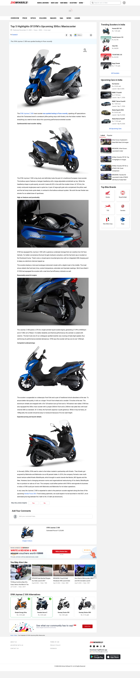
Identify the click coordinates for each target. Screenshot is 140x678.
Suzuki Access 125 (117, 37)
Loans (77, 18)
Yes (33, 503)
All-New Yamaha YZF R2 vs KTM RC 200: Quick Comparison (120, 168)
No (45, 503)
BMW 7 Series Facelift (118, 101)
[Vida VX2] (106, 48)
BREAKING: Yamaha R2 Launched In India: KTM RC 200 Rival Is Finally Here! (120, 177)
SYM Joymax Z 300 (26, 113)
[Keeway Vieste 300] (63, 603)
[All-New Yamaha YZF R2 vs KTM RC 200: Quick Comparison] (106, 168)
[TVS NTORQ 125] (106, 57)
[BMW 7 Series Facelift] (106, 104)
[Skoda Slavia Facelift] (106, 121)
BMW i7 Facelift (117, 92)
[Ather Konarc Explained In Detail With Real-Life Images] (106, 142)
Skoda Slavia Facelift (118, 119)
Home (11, 635)
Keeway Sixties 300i (85, 612)
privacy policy (55, 645)
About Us (13, 642)
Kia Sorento (115, 84)
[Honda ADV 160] (106, 31)
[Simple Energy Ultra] (21, 603)
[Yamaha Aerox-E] (42, 603)
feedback (53, 648)
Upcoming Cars (116, 129)
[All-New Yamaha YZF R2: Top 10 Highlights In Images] (106, 159)
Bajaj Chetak (116, 63)
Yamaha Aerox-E (42, 612)
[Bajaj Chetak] (106, 66)
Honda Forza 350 (30, 494)
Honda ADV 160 (117, 28)
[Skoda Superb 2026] (106, 112)
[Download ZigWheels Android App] (97, 656)
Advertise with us (16, 645)
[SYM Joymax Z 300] (27, 532)
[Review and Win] (53, 552)
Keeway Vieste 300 (63, 612)
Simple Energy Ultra (21, 612)
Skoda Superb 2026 (118, 110)
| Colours (29, 541)
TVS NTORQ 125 (117, 55)
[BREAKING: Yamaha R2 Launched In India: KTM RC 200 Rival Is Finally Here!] (106, 177)
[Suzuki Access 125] (106, 40)
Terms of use (54, 642)
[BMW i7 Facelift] (106, 95)
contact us (14, 648)
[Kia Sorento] (106, 86)
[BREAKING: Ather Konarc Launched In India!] (106, 150)
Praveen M (14, 34)
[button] (92, 3)
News (69, 18)
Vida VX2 (115, 46)
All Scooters (115, 73)
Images (24, 541)
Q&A (61, 18)
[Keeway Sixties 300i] (85, 603)
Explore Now (87, 626)
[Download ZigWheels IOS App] (113, 656)
